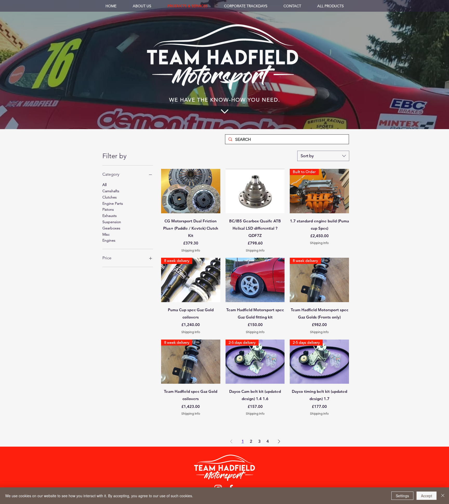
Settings (402, 495)
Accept (426, 495)
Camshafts (110, 191)
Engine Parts (112, 203)
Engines (108, 240)
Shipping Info (190, 250)
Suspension (111, 222)
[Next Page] (279, 441)
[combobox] (323, 156)
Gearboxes (111, 228)
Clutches (109, 197)
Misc (106, 234)
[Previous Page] (231, 441)
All (104, 184)
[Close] (443, 496)
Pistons (108, 209)
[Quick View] (190, 191)
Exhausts (109, 215)
